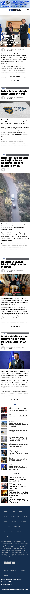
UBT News (9, 170)
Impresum (22, 562)
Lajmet (6, 511)
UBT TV (18, 531)
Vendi (13, 511)
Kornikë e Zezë (15, 516)
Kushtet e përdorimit (10, 570)
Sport (25, 516)
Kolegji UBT (7, 536)
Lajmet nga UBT (18, 526)
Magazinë (23, 521)
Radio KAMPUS (8, 531)
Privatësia (23, 570)
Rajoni (20, 511)
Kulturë (6, 521)
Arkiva (6, 575)
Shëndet (14, 521)
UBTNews (9, 50)
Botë (5, 516)
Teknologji (7, 526)
